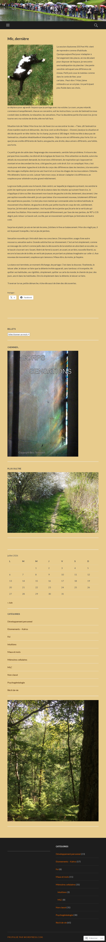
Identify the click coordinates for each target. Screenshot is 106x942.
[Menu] (8, 25)
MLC (9, 667)
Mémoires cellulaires (17, 659)
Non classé (12, 674)
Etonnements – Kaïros (17, 629)
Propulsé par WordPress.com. (25, 937)
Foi (8, 636)
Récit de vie (12, 690)
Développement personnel (19, 621)
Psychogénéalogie (16, 682)
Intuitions (11, 644)
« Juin (10, 602)
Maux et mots (14, 652)
